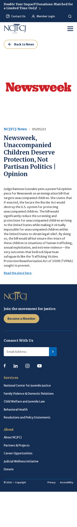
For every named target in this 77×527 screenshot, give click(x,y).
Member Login (46, 16)
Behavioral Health (16, 409)
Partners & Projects (17, 445)
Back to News (24, 44)
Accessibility (66, 482)
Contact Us (18, 16)
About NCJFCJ (13, 437)
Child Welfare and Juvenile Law (24, 401)
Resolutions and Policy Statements (27, 417)
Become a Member (21, 318)
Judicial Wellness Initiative (21, 461)
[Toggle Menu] (70, 29)
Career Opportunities (18, 453)
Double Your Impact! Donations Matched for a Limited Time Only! (38, 6)
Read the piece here (17, 273)
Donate (9, 469)
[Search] (69, 16)
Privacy (51, 482)
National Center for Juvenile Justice (27, 385)
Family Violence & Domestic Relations (29, 393)
